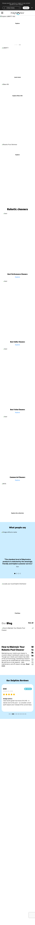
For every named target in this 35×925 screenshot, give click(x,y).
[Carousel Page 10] (25, 714)
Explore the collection (17, 513)
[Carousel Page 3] (18, 573)
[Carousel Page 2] (16, 573)
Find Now (17, 613)
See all (30, 623)
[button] (11, 8)
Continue (26, 8)
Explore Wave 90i (17, 95)
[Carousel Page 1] (9, 714)
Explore (17, 23)
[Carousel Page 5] (16, 714)
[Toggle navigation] (2, 12)
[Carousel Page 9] (23, 714)
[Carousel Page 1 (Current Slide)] (14, 573)
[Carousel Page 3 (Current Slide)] (13, 714)
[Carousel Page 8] (22, 714)
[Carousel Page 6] (18, 714)
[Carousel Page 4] (20, 573)
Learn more (17, 77)
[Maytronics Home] (17, 12)
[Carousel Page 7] (20, 714)
